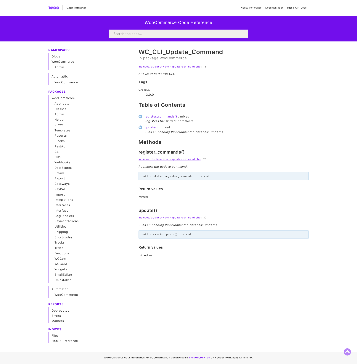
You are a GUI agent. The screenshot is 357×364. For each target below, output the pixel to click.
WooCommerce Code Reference (178, 22)
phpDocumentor (199, 357)
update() (151, 127)
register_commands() (160, 116)
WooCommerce (173, 58)
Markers (58, 321)
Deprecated (61, 310)
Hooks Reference (251, 7)
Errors (56, 316)
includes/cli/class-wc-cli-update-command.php (169, 66)
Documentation (274, 7)
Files (55, 335)
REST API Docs (297, 7)
